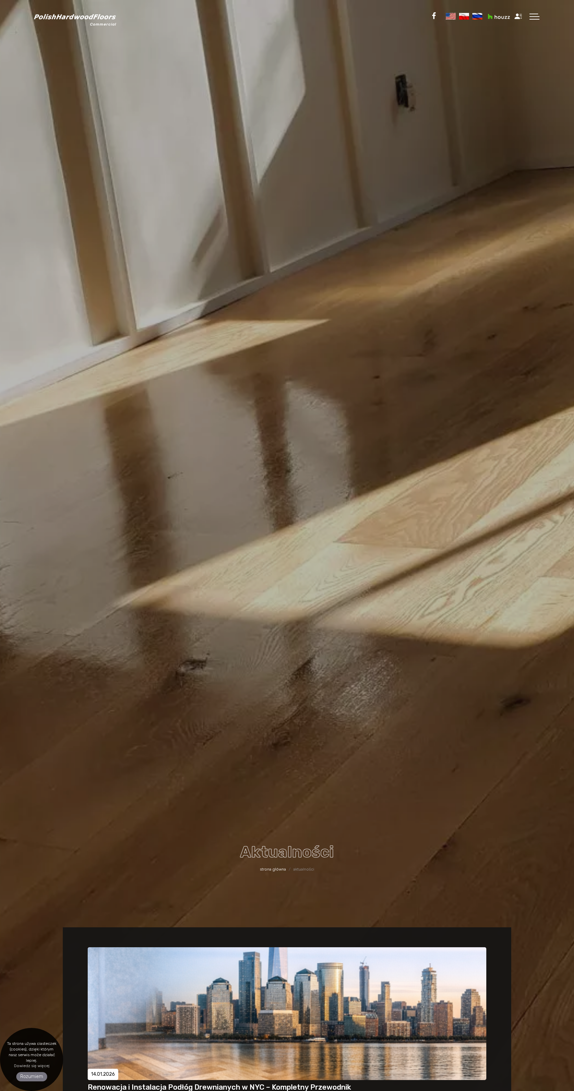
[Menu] (534, 16)
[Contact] (518, 16)
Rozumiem (31, 1076)
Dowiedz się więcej (31, 1065)
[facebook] (434, 16)
